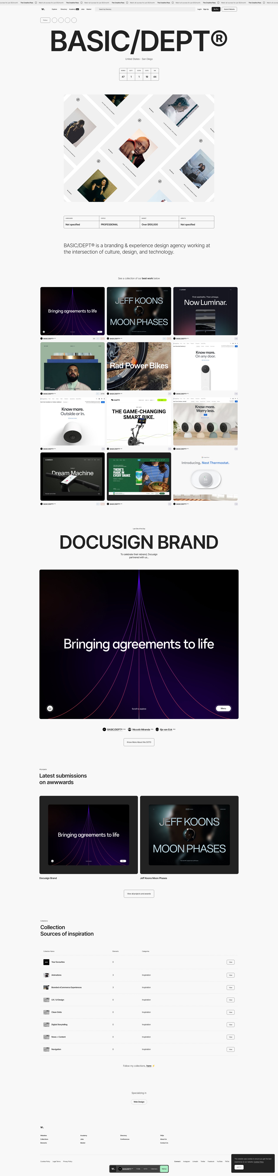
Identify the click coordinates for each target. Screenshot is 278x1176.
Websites (43, 1135)
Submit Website (229, 9)
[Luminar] (205, 311)
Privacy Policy (67, 1161)
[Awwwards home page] (113, 1169)
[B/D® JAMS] (72, 366)
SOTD (145, 1169)
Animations (56, 975)
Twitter (203, 1161)
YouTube (219, 1161)
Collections (154, 1169)
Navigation (56, 1049)
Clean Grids (56, 1012)
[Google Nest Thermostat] (205, 476)
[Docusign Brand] (72, 311)
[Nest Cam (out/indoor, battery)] (72, 421)
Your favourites (58, 962)
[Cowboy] (72, 476)
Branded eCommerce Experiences (66, 987)
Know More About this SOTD (139, 742)
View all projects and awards (139, 894)
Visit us (164, 1169)
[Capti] (139, 421)
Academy (74, 9)
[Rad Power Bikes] (139, 366)
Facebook (211, 1161)
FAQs (162, 1135)
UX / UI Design (57, 1000)
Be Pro (216, 9)
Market (89, 9)
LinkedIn (195, 1161)
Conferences (124, 1139)
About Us (163, 1139)
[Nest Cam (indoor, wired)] (205, 421)
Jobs (82, 9)
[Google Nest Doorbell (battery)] (205, 366)
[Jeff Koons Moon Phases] (139, 311)
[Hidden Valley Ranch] (139, 476)
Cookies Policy (45, 1161)
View (230, 962)
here (148, 1066)
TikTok (227, 1161)
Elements (43, 1143)
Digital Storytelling (59, 1024)
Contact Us (164, 1143)
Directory (64, 9)
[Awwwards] (43, 9)
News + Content (58, 1037)
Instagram (186, 1161)
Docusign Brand (48, 878)
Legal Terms (57, 1161)
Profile (138, 1169)
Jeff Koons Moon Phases (153, 878)
